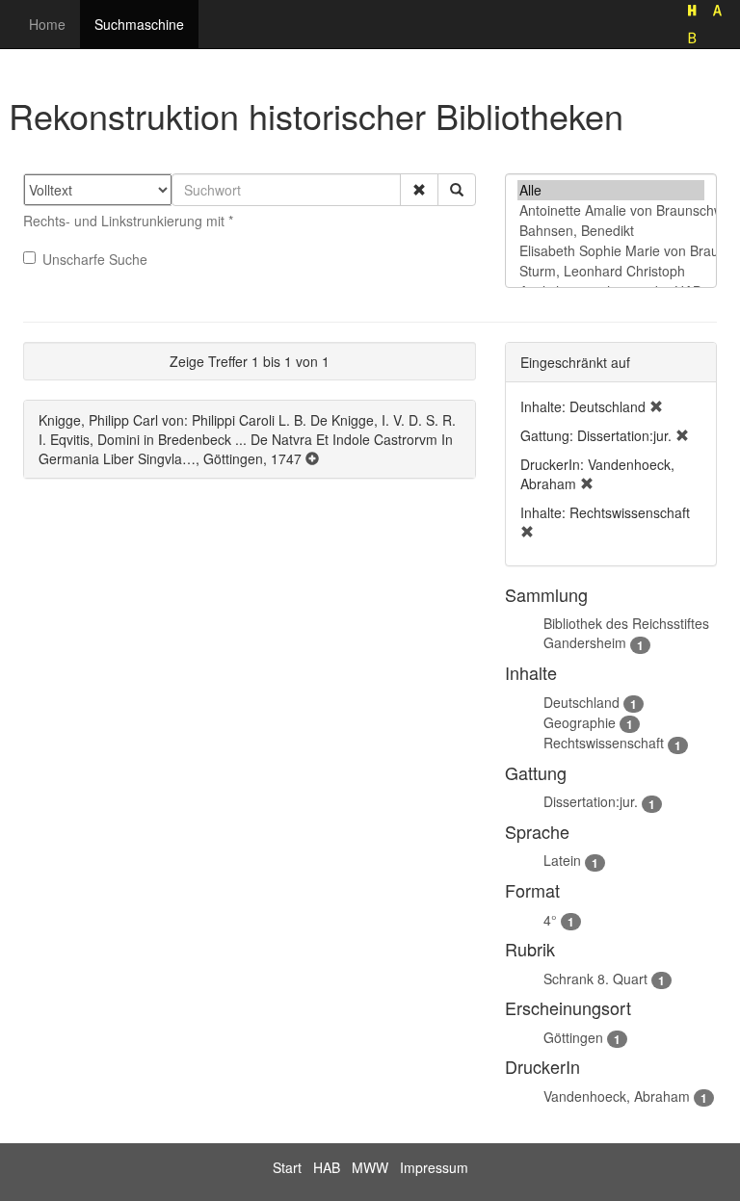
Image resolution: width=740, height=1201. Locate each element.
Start (287, 1167)
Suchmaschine (139, 24)
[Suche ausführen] (456, 189)
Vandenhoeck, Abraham (616, 1096)
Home (47, 24)
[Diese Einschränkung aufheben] (656, 406)
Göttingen (573, 1037)
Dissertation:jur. (590, 801)
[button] (419, 189)
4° (550, 919)
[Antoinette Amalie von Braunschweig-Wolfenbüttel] (610, 210)
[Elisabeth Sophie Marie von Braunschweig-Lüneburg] (610, 251)
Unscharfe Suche (94, 259)
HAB (326, 1167)
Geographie (579, 722)
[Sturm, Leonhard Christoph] (610, 271)
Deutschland (581, 702)
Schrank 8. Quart (595, 978)
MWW (370, 1167)
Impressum (434, 1167)
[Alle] (610, 190)
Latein (562, 860)
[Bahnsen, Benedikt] (610, 231)
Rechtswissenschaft (603, 742)
